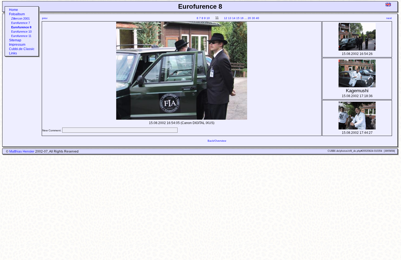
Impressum (17, 45)
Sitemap (15, 40)
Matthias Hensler (21, 151)
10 (208, 18)
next (389, 18)
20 (249, 18)
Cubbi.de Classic (21, 49)
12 (225, 18)
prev (44, 18)
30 (253, 18)
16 (242, 18)
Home (13, 10)
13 (229, 18)
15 (238, 18)
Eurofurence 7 (20, 22)
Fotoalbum (17, 14)
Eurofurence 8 (21, 27)
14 (233, 18)
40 (257, 18)
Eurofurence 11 (21, 36)
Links (13, 53)
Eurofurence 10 (21, 31)
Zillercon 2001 (20, 18)
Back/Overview (217, 140)
